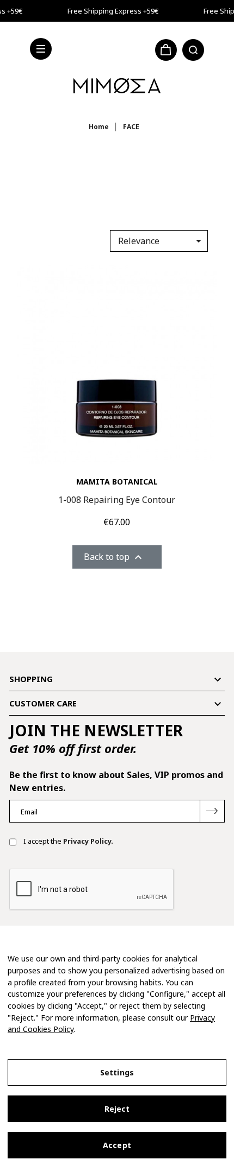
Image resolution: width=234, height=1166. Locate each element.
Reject (117, 1109)
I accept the (67, 841)
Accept (117, 1145)
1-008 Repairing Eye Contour (116, 500)
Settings (117, 1072)
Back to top (114, 557)
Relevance (161, 240)
